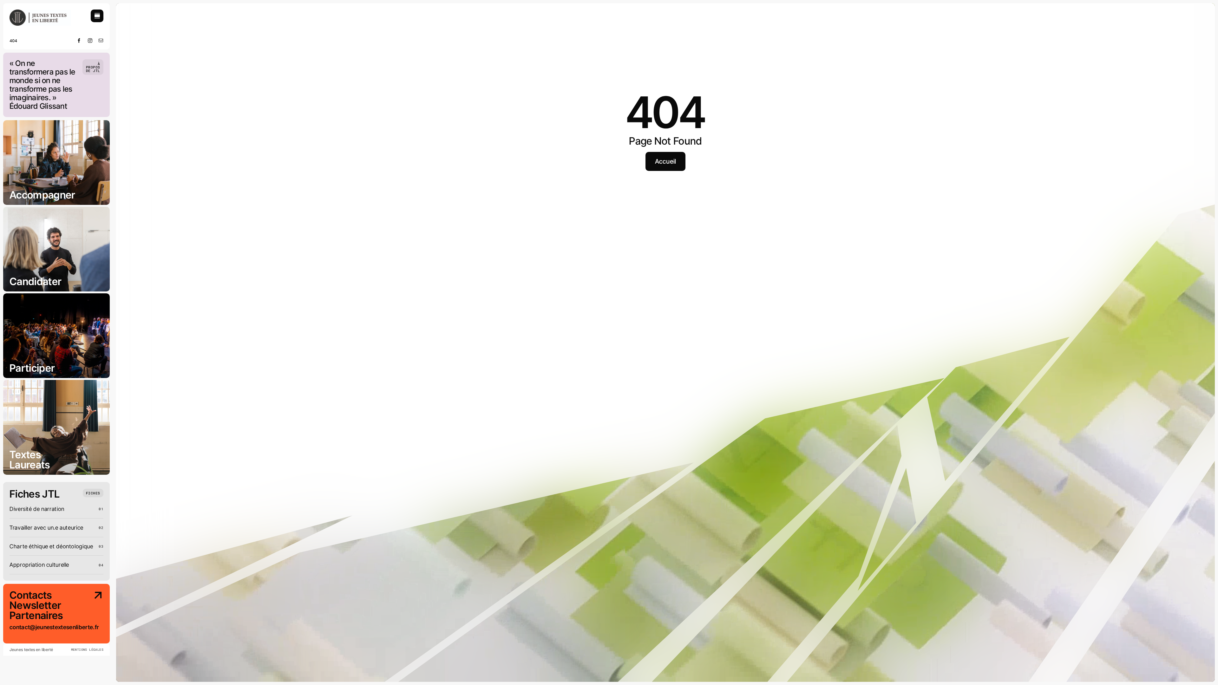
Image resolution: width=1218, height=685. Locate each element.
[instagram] (90, 40)
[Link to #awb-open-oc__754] (97, 16)
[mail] (101, 40)
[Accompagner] (56, 162)
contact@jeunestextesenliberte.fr (54, 627)
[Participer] (56, 335)
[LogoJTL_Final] (40, 12)
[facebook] (79, 40)
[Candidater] (56, 249)
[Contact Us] (93, 616)
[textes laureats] (56, 427)
